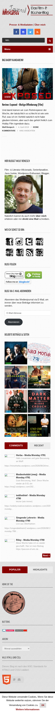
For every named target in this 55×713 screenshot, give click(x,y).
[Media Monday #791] (39, 353)
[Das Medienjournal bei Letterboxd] (9, 256)
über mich (41, 216)
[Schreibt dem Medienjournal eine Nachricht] (39, 256)
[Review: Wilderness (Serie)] (16, 377)
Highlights (40, 569)
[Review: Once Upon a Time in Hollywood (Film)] (39, 377)
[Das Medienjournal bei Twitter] (29, 245)
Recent (39, 445)
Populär (14, 569)
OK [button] (42, 705)
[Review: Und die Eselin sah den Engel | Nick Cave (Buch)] (39, 426)
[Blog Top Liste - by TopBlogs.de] (21, 630)
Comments (16, 445)
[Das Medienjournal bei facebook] (9, 245)
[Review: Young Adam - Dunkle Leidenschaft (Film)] (16, 426)
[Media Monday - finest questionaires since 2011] (13, 613)
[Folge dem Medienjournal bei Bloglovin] (18, 283)
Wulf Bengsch (8, 127)
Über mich (40, 24)
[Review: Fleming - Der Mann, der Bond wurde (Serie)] (16, 353)
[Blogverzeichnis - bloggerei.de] (8, 630)
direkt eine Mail (30, 219)
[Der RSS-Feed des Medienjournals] (30, 256)
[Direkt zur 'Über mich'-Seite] (24, 212)
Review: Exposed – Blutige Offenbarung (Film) (22, 104)
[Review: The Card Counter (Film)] (16, 401)
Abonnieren (13, 322)
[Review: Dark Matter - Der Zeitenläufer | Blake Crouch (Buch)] (39, 401)
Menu (7, 49)
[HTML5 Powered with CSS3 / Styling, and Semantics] (14, 683)
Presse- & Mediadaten (21, 24)
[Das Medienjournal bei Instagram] (19, 245)
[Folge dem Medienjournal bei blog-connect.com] (14, 278)
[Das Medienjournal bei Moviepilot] (39, 245)
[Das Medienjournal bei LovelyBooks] (20, 256)
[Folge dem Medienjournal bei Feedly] (33, 278)
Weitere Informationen (27, 709)
